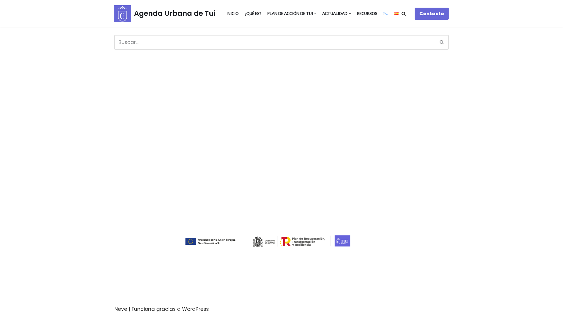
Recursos (367, 13)
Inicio (232, 13)
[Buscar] (403, 13)
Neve (120, 309)
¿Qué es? (253, 13)
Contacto (431, 13)
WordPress (195, 309)
